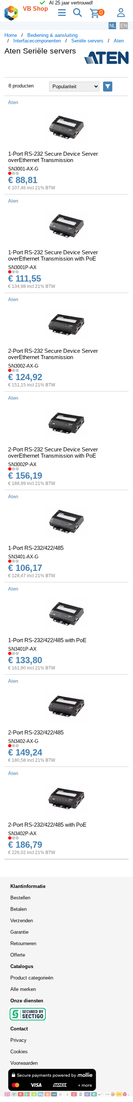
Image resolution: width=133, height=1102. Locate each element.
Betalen (18, 909)
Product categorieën (31, 978)
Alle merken (23, 989)
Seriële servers (87, 41)
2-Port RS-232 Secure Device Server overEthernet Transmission (53, 354)
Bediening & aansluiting (52, 35)
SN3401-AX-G (23, 556)
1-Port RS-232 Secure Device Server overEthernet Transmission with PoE (53, 255)
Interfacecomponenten (37, 41)
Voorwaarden (24, 1063)
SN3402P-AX (22, 833)
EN (123, 25)
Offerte (17, 955)
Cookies (19, 1051)
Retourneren (23, 943)
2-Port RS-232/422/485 (36, 732)
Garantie (19, 932)
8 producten (21, 86)
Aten (119, 41)
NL (112, 25)
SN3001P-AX (22, 267)
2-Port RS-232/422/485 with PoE (47, 825)
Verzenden (21, 920)
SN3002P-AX (22, 464)
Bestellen (20, 897)
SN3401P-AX (22, 649)
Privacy (18, 1040)
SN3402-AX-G (23, 741)
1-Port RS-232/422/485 (36, 548)
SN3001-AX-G (23, 169)
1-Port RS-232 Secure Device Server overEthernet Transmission (53, 157)
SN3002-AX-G (23, 366)
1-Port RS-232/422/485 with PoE (47, 640)
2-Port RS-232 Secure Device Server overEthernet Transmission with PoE (53, 452)
